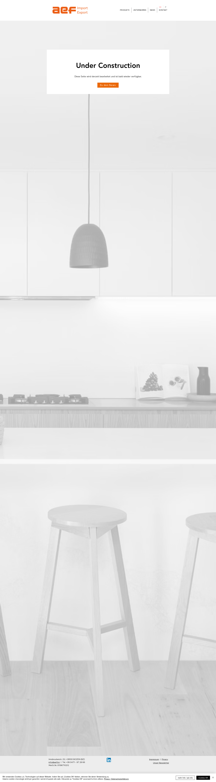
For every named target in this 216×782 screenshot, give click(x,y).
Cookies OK (203, 777)
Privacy (165, 759)
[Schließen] (213, 777)
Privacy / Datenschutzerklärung (116, 779)
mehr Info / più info (185, 777)
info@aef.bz (54, 762)
